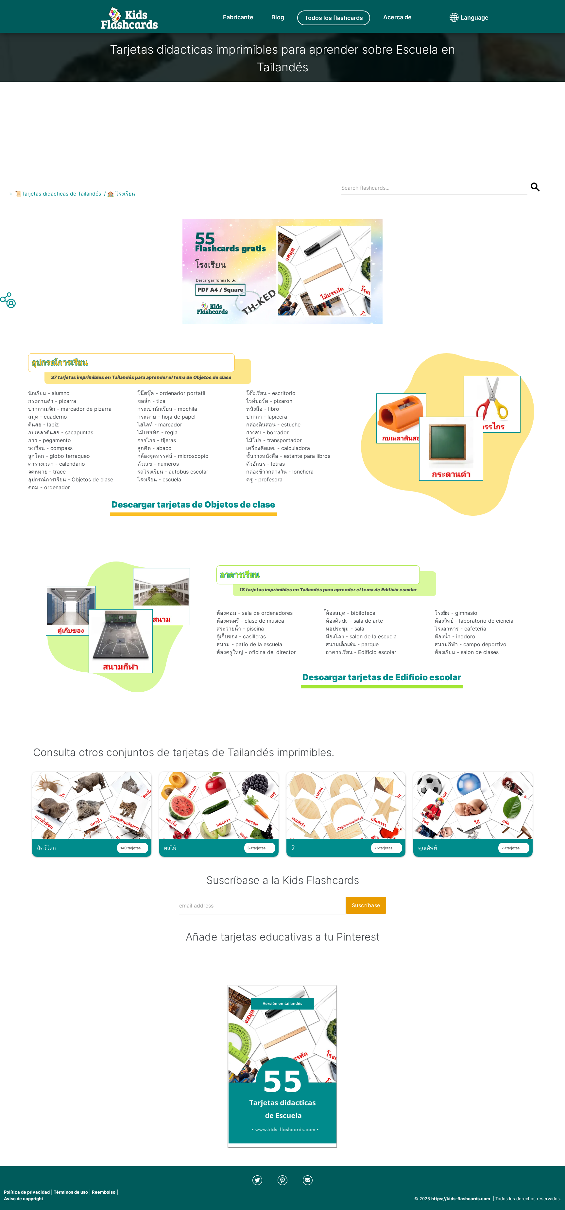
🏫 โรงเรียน (121, 193)
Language (462, 17)
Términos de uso (71, 1192)
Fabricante (238, 17)
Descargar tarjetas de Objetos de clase (193, 504)
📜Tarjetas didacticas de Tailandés (58, 193)
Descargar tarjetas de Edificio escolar (382, 677)
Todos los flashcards (333, 17)
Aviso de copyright (23, 1198)
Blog (277, 17)
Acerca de (397, 17)
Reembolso (103, 1192)
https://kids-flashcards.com (460, 1198)
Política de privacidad (27, 1192)
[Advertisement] (282, 127)
